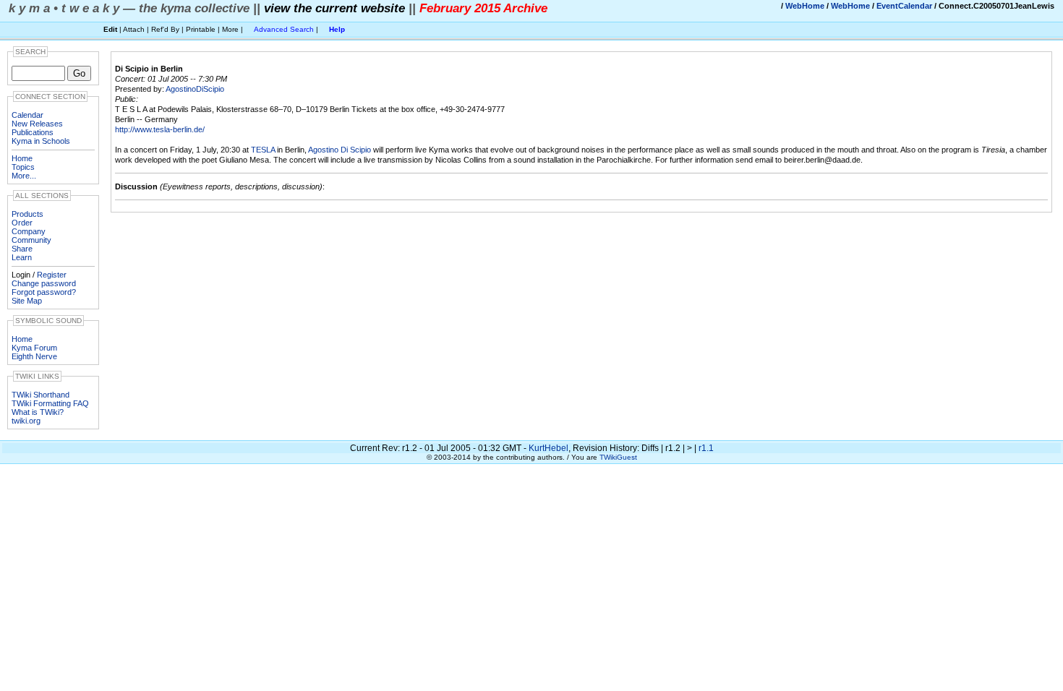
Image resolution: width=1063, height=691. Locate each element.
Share (22, 248)
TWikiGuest (618, 457)
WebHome (804, 5)
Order (22, 222)
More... (24, 175)
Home (22, 158)
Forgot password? (44, 292)
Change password (44, 283)
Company (29, 231)
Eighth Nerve (34, 356)
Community (31, 240)
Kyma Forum (34, 347)
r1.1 (706, 448)
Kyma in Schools (41, 141)
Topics (23, 167)
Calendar (27, 115)
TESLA (263, 149)
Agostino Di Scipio (339, 149)
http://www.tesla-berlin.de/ (160, 129)
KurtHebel (548, 448)
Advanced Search (284, 29)
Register (52, 274)
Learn (22, 257)
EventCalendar (904, 5)
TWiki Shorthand (40, 394)
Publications (33, 132)
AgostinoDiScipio (195, 89)
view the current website (334, 7)
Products (27, 214)
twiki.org (26, 420)
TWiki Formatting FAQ (50, 403)
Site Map (27, 300)
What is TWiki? (38, 412)
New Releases (37, 123)
